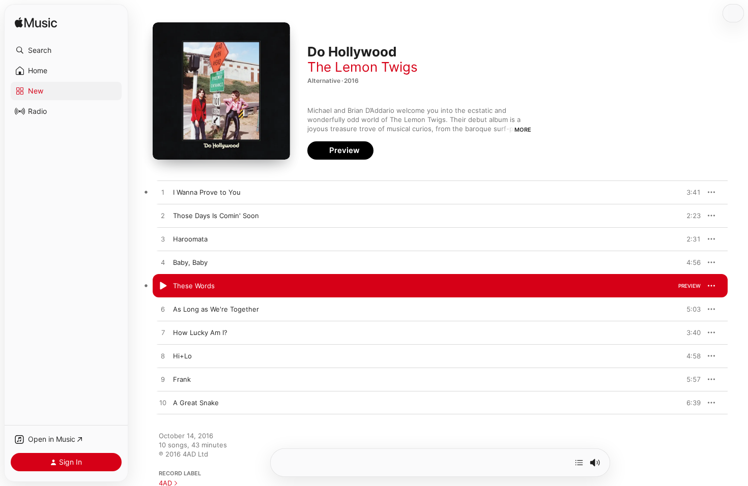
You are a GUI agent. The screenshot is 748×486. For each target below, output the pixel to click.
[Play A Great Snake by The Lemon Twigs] (163, 403)
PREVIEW (689, 192)
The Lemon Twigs (362, 67)
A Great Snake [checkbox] (196, 403)
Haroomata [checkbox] (190, 239)
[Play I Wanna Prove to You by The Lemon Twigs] (163, 192)
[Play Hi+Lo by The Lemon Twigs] (163, 356)
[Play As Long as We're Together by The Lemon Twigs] (163, 309)
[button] (66, 50)
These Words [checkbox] (194, 286)
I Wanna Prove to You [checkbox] (207, 192)
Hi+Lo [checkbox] (182, 356)
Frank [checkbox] (182, 379)
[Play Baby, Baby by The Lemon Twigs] (163, 262)
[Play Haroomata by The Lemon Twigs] (163, 239)
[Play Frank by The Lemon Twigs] (163, 379)
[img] (36, 23)
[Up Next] (579, 462)
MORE (522, 129)
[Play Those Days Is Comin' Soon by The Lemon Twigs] (163, 216)
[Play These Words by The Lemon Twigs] (163, 286)
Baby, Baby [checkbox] (190, 262)
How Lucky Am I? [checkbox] (200, 332)
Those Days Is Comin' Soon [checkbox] (216, 215)
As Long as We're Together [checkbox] (216, 309)
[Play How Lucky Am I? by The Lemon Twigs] (163, 333)
